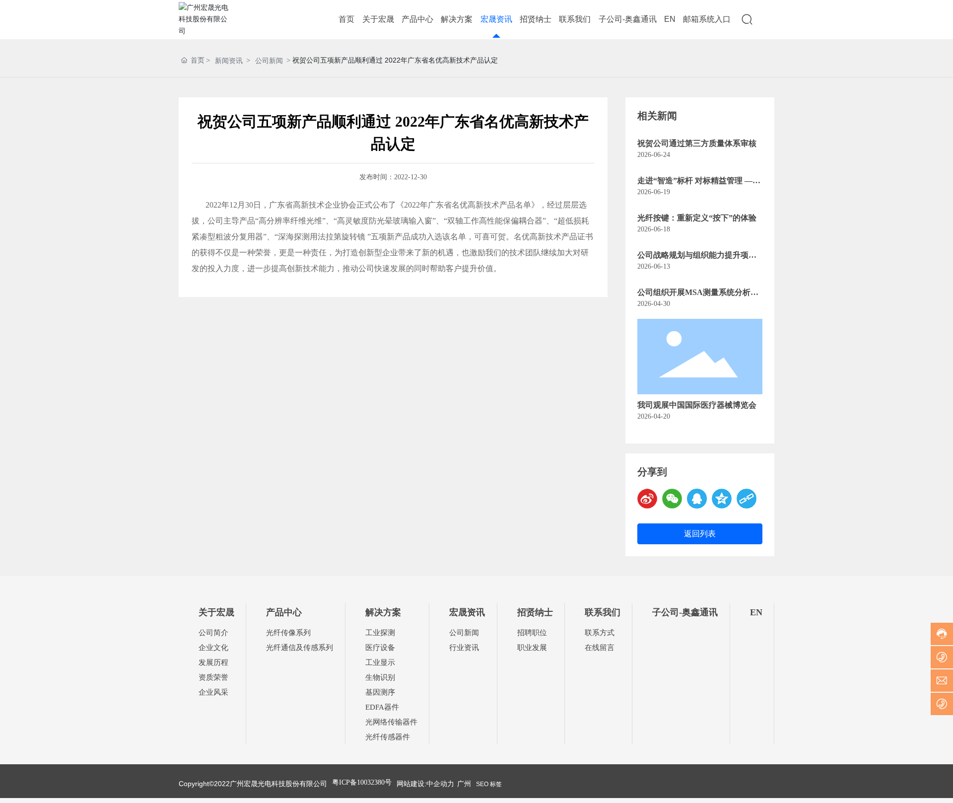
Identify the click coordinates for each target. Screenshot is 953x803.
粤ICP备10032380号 (362, 782)
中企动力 (440, 784)
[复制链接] (746, 499)
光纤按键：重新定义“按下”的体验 (696, 218)
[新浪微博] (647, 499)
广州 (464, 784)
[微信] (672, 499)
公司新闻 (269, 61)
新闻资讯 (229, 61)
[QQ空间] (722, 499)
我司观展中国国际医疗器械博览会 (696, 405)
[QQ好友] (697, 499)
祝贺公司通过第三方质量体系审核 (696, 143)
